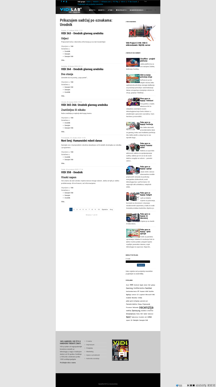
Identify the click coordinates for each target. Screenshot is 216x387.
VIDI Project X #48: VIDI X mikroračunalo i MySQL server (138, 44)
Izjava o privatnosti (93, 355)
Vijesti (150, 10)
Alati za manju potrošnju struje (146, 76)
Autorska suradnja (92, 358)
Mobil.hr (96, 2)
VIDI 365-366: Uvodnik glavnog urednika (84, 105)
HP (138, 291)
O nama (89, 341)
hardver (148, 288)
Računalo (135, 307)
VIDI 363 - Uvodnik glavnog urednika (82, 33)
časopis (67, 54)
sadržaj (128, 311)
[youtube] (66, 1)
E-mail (128, 259)
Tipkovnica (134, 317)
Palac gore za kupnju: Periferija (146, 123)
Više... (63, 60)
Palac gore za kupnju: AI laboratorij (145, 216)
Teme (110, 10)
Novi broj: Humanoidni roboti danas (81, 140)
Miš (153, 294)
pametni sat (144, 301)
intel (146, 291)
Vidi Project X (121, 10)
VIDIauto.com (106, 2)
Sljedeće (105, 209)
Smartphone (131, 314)
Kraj (111, 209)
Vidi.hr (88, 2)
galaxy (153, 285)
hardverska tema (131, 291)
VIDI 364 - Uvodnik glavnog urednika (82, 69)
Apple (141, 285)
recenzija (146, 307)
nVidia (140, 298)
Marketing (89, 352)
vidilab (149, 317)
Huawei (142, 291)
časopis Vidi (69, 56)
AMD (131, 285)
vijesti (128, 320)
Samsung (136, 310)
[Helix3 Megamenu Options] (155, 10)
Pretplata (89, 348)
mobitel (128, 298)
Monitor (134, 298)
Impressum (90, 345)
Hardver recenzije (137, 10)
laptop (128, 295)
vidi (145, 317)
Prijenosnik (146, 304)
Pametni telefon (131, 304)
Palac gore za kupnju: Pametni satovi (146, 145)
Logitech (142, 294)
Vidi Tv (93, 10)
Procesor (129, 307)
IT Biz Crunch (132, 2)
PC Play (115, 2)
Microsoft (148, 294)
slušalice (144, 310)
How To (102, 10)
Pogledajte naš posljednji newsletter (90, 4)
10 (99, 209)
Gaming (129, 288)
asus (145, 285)
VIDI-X (123, 2)
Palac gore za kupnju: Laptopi (146, 168)
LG (138, 294)
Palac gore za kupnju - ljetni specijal (145, 232)
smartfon (150, 310)
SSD (141, 314)
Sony (138, 314)
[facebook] (61, 1)
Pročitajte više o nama (68, 363)
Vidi (72, 46)
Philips (140, 304)
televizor (150, 314)
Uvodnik (67, 51)
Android (136, 285)
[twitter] (64, 1)
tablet (145, 314)
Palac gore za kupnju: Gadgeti (146, 194)
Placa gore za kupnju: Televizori (146, 99)
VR (131, 320)
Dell (149, 285)
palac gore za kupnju (132, 301)
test (128, 317)
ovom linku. (140, 274)
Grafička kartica (139, 288)
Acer (127, 285)
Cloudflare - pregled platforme (147, 60)
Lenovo (134, 294)
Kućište (151, 291)
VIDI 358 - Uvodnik (72, 172)
